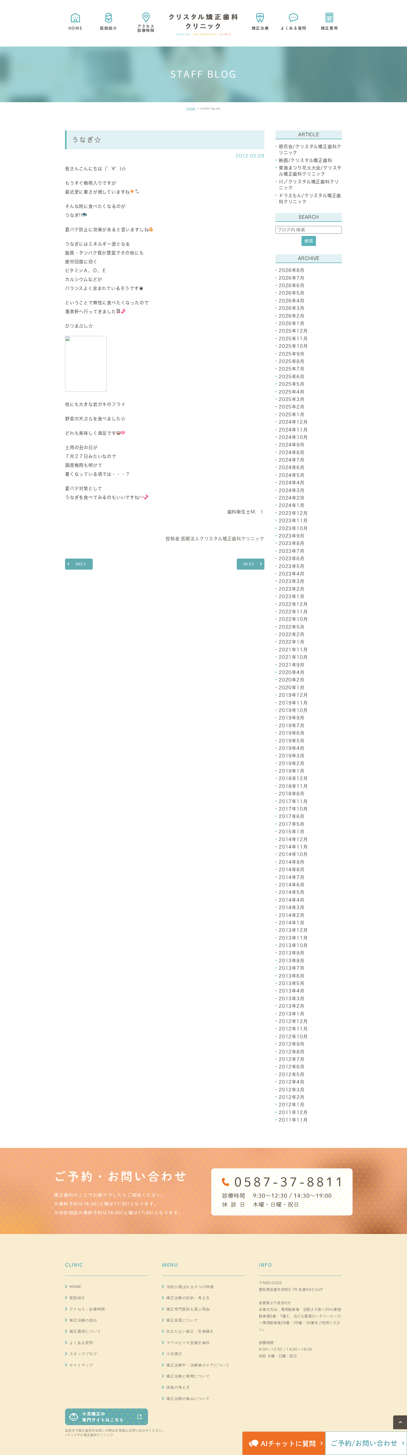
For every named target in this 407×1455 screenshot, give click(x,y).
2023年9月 (292, 536)
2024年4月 (292, 482)
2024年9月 (292, 445)
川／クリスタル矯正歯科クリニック (309, 184)
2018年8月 (292, 793)
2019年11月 (293, 703)
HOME (191, 108)
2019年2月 (292, 763)
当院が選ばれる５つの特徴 (190, 1287)
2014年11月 (293, 847)
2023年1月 (292, 596)
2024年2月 (292, 498)
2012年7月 (292, 1059)
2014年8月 (292, 869)
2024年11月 (293, 430)
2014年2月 (292, 915)
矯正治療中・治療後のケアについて (198, 1365)
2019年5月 (292, 741)
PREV (81, 564)
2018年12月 (293, 778)
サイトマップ (81, 1365)
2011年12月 (293, 1112)
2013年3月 (292, 998)
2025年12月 (293, 331)
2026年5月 (292, 293)
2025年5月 (292, 384)
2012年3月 (292, 1090)
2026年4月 (292, 301)
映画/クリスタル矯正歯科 (305, 160)
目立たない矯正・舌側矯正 (190, 1331)
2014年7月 (292, 877)
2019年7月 (292, 725)
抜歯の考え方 (178, 1387)
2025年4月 (292, 392)
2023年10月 (293, 528)
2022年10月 (293, 619)
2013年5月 (292, 983)
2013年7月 (292, 968)
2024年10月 (293, 437)
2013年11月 (293, 938)
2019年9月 (292, 718)
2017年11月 (293, 801)
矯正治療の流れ (83, 1320)
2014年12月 (293, 839)
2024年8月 (292, 452)
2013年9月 (292, 953)
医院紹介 (77, 1298)
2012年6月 (292, 1067)
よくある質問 (81, 1343)
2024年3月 (292, 490)
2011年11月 (293, 1120)
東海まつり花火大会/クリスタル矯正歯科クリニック (310, 171)
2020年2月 (292, 680)
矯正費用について (85, 1331)
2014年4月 (292, 900)
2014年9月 (292, 862)
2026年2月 (292, 316)
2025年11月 (293, 338)
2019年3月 (292, 756)
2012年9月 (292, 1044)
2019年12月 (293, 695)
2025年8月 (292, 361)
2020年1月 (292, 687)
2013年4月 (292, 991)
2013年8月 (292, 960)
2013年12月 (293, 930)
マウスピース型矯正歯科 (188, 1343)
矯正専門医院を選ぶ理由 (188, 1309)
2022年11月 (293, 612)
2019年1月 (292, 771)
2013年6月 (292, 976)
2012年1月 (292, 1104)
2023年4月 (292, 574)
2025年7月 (292, 369)
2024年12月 (293, 422)
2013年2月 (292, 1006)
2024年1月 (292, 505)
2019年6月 (292, 733)
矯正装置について (182, 1320)
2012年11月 (293, 1029)
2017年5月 (292, 824)
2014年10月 (293, 854)
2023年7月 (292, 551)
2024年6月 (292, 467)
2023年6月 (292, 558)
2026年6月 (292, 285)
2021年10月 (293, 657)
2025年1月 (292, 414)
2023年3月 (292, 581)
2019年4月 (292, 748)
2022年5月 (292, 627)
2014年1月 (292, 923)
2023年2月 (292, 589)
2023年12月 (293, 513)
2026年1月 (292, 323)
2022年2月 (292, 634)
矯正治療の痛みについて (188, 1399)
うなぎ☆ (87, 140)
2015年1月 (292, 831)
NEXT (248, 564)
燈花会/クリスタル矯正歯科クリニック (310, 149)
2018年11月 (293, 786)
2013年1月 (292, 1014)
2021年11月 (293, 649)
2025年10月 (293, 346)
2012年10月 (293, 1036)
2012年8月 (292, 1052)
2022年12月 (293, 604)
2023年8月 (292, 543)
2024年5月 (292, 475)
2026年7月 (292, 278)
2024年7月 (292, 460)
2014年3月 (292, 907)
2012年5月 (292, 1074)
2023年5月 (292, 566)
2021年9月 (292, 665)
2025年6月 (292, 376)
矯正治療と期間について (188, 1376)
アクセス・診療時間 (87, 1309)
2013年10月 (293, 945)
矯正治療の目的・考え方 (188, 1298)
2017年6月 (292, 816)
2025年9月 (292, 354)
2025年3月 (292, 399)
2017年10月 (293, 809)
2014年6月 (292, 885)
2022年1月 (292, 642)
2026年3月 (292, 308)
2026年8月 (292, 270)
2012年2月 (292, 1097)
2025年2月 (292, 407)
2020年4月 (292, 672)
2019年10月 (293, 710)
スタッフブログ (83, 1354)
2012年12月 (293, 1021)
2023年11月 (293, 520)
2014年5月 (292, 892)
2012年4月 (292, 1082)
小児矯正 (174, 1354)
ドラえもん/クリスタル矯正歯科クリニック (310, 198)
